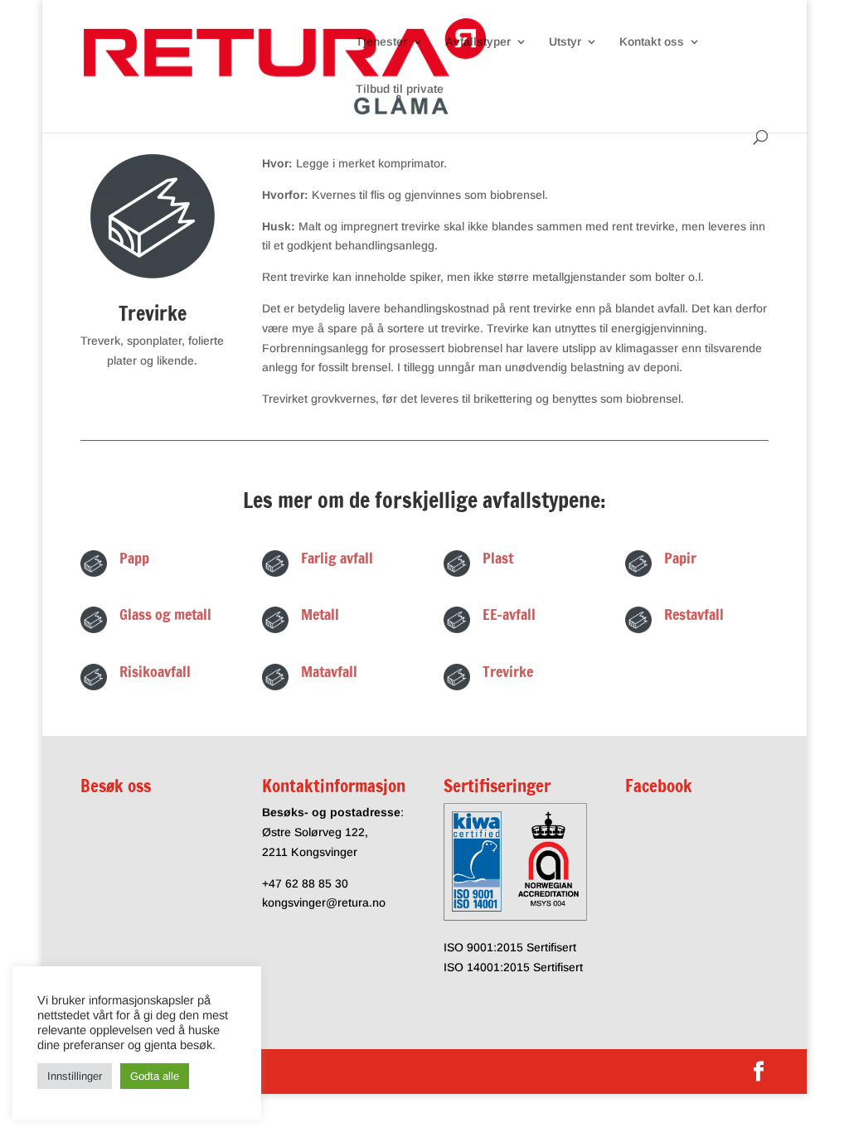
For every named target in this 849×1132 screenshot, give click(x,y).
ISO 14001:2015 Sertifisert (513, 967)
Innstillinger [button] (74, 1076)
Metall (320, 614)
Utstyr (565, 42)
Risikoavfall (155, 671)
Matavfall (329, 671)
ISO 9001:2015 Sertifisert (510, 947)
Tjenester (381, 42)
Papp (134, 557)
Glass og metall (165, 614)
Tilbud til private (400, 89)
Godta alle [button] (154, 1076)
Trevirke (508, 671)
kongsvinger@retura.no (324, 902)
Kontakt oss (651, 42)
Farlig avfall (337, 557)
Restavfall (694, 614)
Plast (498, 557)
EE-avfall (509, 614)
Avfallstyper (478, 42)
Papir (680, 557)
